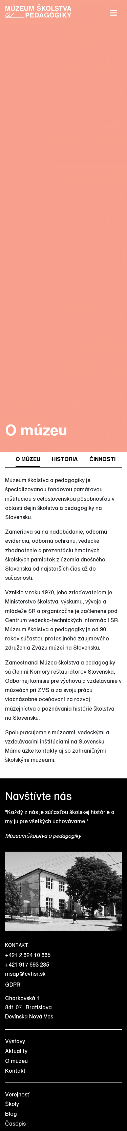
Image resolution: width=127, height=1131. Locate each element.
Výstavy (15, 1041)
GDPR (12, 984)
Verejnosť (17, 1094)
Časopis (15, 1123)
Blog (11, 1113)
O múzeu (16, 1060)
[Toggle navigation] (113, 12)
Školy (12, 1103)
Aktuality (16, 1051)
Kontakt (15, 1070)
